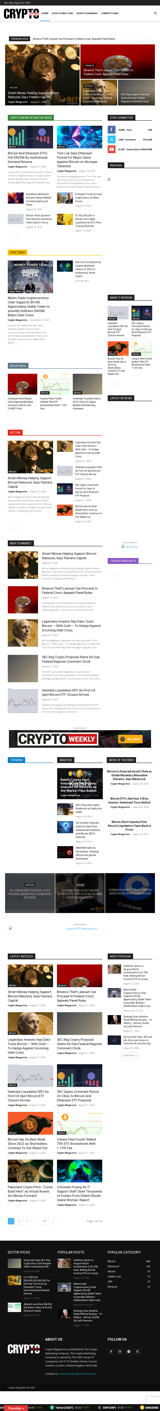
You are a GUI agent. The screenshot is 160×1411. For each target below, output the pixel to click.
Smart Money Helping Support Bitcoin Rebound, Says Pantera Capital (30, 482)
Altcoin (44, 392)
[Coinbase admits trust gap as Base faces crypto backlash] (130, 893)
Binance (89, 66)
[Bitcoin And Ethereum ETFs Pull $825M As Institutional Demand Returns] (30, 137)
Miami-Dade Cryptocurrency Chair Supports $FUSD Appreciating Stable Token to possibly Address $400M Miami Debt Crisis (29, 306)
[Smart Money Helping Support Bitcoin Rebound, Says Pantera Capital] (42, 74)
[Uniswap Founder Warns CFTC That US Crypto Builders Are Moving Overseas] (87, 384)
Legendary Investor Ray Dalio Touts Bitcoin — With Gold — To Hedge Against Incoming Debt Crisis (88, 449)
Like (150, 129)
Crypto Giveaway (87, 13)
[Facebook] (111, 1351)
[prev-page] (10, 237)
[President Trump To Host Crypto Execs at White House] (65, 198)
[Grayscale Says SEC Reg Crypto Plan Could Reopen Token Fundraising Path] (14, 1263)
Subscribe (146, 149)
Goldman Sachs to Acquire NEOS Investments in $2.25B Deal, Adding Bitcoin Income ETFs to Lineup (136, 973)
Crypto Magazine (17, 166)
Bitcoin (13, 88)
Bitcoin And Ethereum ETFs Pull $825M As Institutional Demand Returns (27, 157)
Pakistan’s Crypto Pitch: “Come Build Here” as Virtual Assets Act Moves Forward (30, 1191)
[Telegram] (128, 1351)
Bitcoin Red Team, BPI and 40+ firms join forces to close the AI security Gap (138, 1040)
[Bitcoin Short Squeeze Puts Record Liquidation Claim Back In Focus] (16, 219)
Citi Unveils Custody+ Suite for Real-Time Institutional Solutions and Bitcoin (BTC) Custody (88, 830)
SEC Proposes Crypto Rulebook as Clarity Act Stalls (89, 808)
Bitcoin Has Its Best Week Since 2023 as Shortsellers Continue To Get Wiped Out (117, 366)
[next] (148, 38)
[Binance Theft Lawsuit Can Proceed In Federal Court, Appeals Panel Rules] (117, 61)
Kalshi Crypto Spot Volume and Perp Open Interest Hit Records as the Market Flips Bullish (78, 785)
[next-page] (16, 237)
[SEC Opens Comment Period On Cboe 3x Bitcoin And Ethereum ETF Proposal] (65, 488)
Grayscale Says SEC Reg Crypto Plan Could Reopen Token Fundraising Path (37, 1263)
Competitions (109, 13)
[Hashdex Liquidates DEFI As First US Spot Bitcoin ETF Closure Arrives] (65, 471)
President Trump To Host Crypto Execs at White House (88, 198)
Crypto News (15, 291)
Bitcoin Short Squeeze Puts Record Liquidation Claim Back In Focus (39, 219)
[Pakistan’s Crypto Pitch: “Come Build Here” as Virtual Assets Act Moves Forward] (30, 1171)
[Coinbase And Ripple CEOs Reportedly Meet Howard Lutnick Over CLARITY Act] (22, 384)
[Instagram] (119, 1351)
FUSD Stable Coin (62, 13)
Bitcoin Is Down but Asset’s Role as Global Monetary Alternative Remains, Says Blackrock (129, 775)
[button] (155, 13)
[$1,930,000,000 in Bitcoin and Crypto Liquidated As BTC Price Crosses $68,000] (65, 219)
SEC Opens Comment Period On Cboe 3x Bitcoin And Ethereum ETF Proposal (142, 329)
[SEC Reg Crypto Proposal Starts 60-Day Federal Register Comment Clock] (136, 92)
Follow (147, 139)
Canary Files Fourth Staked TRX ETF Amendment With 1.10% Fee (142, 363)
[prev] (142, 38)
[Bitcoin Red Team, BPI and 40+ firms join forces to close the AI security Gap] (114, 1040)
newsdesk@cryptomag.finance (77, 1373)
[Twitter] (137, 1351)
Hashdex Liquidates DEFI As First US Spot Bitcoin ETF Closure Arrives (88, 471)
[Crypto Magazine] (24, 1348)
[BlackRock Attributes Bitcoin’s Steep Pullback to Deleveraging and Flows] (16, 198)
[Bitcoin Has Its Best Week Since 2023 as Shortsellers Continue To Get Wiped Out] (65, 510)
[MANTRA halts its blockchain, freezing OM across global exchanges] (65, 852)
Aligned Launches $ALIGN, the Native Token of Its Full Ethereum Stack (38, 1307)
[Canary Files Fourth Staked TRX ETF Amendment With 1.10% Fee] (55, 384)
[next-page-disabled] (16, 350)
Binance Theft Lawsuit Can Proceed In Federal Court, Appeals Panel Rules (70, 590)
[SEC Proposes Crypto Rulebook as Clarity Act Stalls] (65, 809)
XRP (11, 392)
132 (44, 1221)
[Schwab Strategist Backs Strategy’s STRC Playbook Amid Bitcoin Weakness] (80, 893)
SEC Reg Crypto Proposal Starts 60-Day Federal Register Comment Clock (79, 1044)
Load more (129, 1055)
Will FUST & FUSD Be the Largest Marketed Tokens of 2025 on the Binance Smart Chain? (88, 269)
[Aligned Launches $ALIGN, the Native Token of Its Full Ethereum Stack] (14, 1307)
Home (45, 13)
